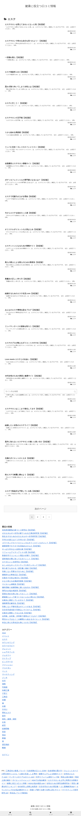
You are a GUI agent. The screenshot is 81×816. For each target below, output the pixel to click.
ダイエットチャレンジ (21, 780)
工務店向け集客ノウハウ (15, 771)
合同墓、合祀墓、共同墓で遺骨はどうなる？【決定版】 (24, 616)
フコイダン (6, 668)
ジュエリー (6, 655)
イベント (5, 636)
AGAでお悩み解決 (39, 780)
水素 (4, 706)
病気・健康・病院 (9, 719)
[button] (75, 391)
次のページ (40, 509)
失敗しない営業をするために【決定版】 (18, 571)
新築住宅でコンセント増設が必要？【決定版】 (20, 555)
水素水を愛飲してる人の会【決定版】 (17, 613)
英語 (4, 735)
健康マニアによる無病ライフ (50, 774)
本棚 (4, 700)
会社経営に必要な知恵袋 (27, 787)
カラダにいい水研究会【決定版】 (15, 562)
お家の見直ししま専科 (28, 774)
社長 (4, 722)
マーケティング (8, 674)
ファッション (7, 665)
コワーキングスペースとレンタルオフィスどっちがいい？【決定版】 (29, 543)
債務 (4, 684)
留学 (4, 716)
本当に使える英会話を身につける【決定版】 (20, 623)
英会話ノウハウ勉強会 (19, 793)
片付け (4, 709)
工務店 (4, 697)
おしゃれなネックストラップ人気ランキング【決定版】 (24, 565)
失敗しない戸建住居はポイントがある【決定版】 (21, 607)
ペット (4, 671)
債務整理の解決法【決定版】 (13, 603)
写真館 (4, 687)
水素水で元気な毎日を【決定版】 (15, 578)
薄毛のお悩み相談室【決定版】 (14, 591)
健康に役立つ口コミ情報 (16, 783)
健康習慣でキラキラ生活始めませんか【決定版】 (21, 546)
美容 (4, 732)
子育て (4, 693)
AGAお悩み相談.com (36, 783)
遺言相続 (5, 745)
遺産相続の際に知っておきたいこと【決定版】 (20, 559)
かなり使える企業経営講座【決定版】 (17, 581)
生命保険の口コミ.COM (36, 771)
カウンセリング (8, 642)
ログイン (5, 755)
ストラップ (6, 658)
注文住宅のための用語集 (48, 787)
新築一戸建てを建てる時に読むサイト (45, 790)
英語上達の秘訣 (67, 777)
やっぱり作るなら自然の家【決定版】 (17, 549)
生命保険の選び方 (55, 771)
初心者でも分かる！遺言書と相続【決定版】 (20, 568)
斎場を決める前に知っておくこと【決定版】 (20, 594)
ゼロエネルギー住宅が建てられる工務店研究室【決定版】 (25, 533)
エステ (4, 639)
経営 (4, 725)
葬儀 (4, 738)
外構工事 (5, 690)
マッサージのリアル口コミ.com (21, 777)
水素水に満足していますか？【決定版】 (18, 600)
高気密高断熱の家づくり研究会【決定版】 (19, 530)
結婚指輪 (5, 729)
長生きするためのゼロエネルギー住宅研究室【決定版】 (24, 536)
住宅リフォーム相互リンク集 (47, 777)
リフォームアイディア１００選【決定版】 (19, 552)
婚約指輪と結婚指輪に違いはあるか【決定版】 (20, 587)
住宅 (4, 681)
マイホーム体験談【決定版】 (13, 584)
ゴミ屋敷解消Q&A (67, 787)
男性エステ (6, 713)
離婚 (4, 748)
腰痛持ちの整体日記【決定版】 (14, 575)
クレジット (6, 649)
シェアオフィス (8, 652)
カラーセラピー (8, 646)
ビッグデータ (7, 662)
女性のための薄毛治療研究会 (58, 783)
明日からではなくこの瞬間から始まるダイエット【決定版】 (26, 619)
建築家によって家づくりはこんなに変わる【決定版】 (23, 597)
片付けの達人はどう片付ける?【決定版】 (18, 540)
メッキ (4, 678)
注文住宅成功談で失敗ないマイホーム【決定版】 (21, 610)
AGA (4, 633)
